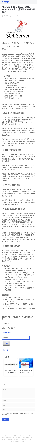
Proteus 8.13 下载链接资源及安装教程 (26, 371)
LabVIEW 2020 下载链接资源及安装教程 (10, 371)
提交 (5, 419)
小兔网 (14, 435)
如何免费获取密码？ (8, 332)
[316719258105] (18, 38)
